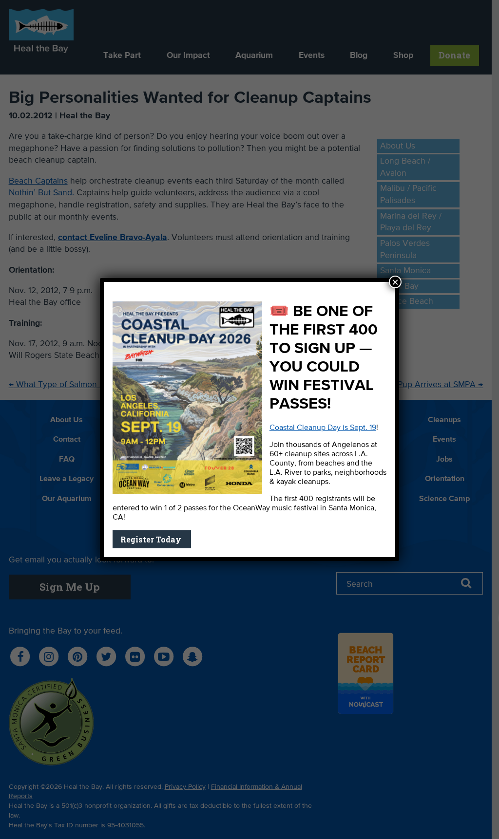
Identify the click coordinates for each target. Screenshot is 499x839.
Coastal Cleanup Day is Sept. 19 (322, 428)
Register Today (151, 539)
